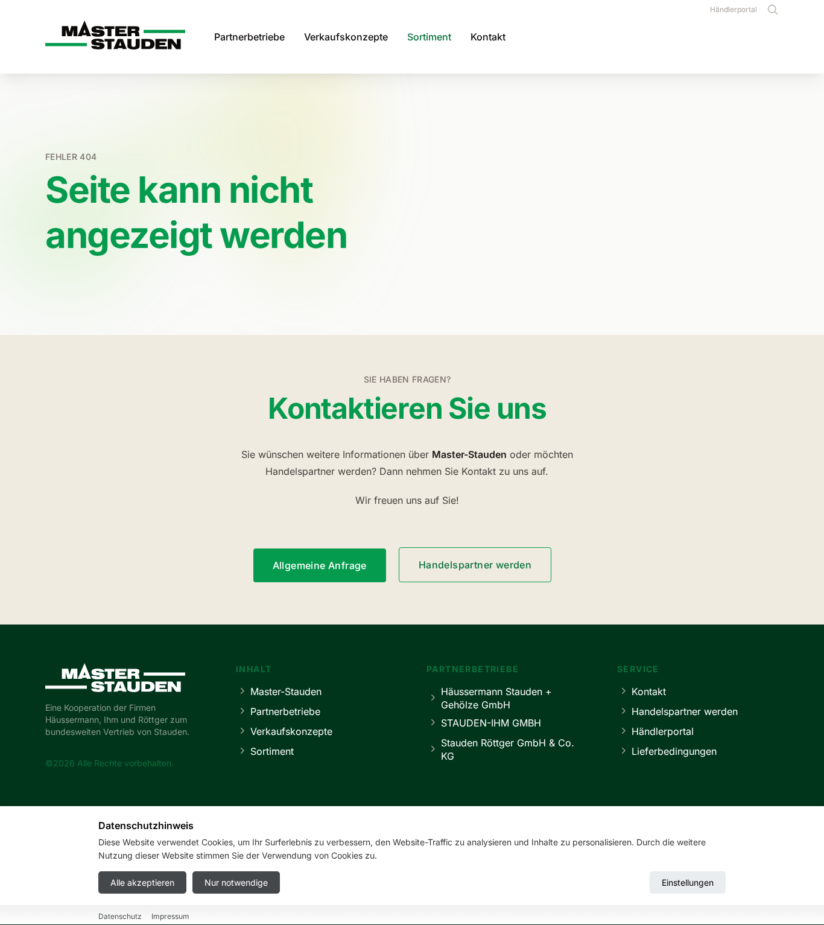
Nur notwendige (236, 882)
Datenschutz (120, 916)
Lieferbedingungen (674, 751)
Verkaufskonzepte (346, 37)
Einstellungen (688, 882)
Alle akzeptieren (142, 882)
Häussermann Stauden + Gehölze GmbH (496, 698)
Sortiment (429, 37)
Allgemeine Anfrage (320, 565)
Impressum (170, 916)
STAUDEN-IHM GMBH (491, 723)
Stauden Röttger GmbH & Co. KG (507, 749)
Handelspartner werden (475, 565)
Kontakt (488, 37)
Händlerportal (733, 9)
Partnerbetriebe (249, 37)
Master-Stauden (286, 691)
